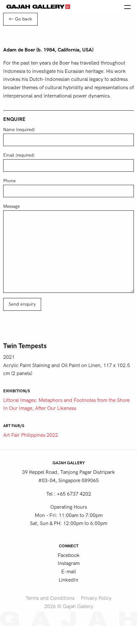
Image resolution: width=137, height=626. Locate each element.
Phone (9, 181)
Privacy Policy (96, 598)
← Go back (20, 19)
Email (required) (18, 155)
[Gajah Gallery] (38, 6)
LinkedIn (68, 580)
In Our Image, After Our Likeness (39, 408)
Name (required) (19, 129)
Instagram (69, 563)
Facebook (69, 555)
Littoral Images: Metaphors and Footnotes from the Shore (66, 400)
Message (11, 206)
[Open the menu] (127, 6)
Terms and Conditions (50, 598)
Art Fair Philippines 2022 (30, 435)
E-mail (68, 572)
